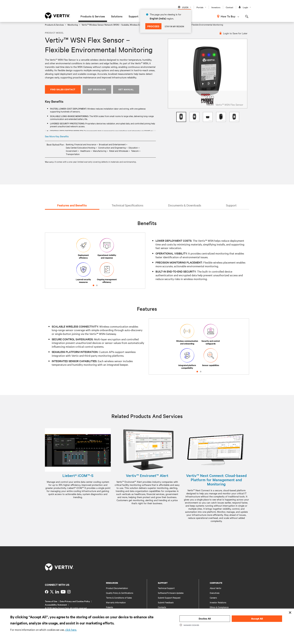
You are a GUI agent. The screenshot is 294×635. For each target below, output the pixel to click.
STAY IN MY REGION (174, 26)
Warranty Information (116, 602)
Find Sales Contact (62, 89)
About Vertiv (215, 588)
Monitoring (73, 24)
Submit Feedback (166, 602)
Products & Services (92, 16)
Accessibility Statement (56, 604)
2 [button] (97, 284)
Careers (213, 597)
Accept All (257, 618)
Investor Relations (218, 602)
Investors (215, 7)
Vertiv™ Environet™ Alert (147, 475)
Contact (229, 7)
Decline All (205, 618)
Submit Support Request (169, 597)
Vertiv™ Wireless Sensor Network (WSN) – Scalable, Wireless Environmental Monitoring (122, 24)
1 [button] (93, 284)
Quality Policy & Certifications (119, 592)
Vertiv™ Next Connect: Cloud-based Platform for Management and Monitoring (216, 479)
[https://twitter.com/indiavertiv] (52, 591)
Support (133, 16)
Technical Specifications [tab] (127, 205)
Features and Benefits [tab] (72, 205)
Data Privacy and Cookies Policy (75, 601)
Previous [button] (50, 265)
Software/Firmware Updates (171, 592)
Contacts (162, 607)
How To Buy (228, 16)
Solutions (116, 16)
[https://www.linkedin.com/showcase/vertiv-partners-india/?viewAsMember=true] (57, 591)
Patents (109, 607)
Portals (200, 7)
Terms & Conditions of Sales (119, 597)
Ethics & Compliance (219, 607)
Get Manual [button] (126, 89)
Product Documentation (117, 588)
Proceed (153, 26)
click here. (71, 629)
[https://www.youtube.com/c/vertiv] (63, 591)
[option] (207, 74)
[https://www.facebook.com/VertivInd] (46, 591)
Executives (214, 592)
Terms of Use (51, 601)
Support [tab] (231, 205)
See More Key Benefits (57, 136)
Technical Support (166, 588)
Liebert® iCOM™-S (77, 475)
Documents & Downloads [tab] (184, 205)
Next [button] (140, 265)
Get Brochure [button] (97, 89)
